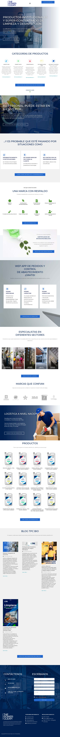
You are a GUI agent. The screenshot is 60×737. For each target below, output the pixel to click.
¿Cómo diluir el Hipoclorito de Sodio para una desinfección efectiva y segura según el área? (49, 568)
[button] (30, 3)
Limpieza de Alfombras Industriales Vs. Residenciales (9, 629)
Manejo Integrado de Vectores (9, 554)
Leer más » (5, 576)
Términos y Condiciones (42, 697)
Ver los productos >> (30, 77)
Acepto (40, 697)
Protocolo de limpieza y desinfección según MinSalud (29, 548)
